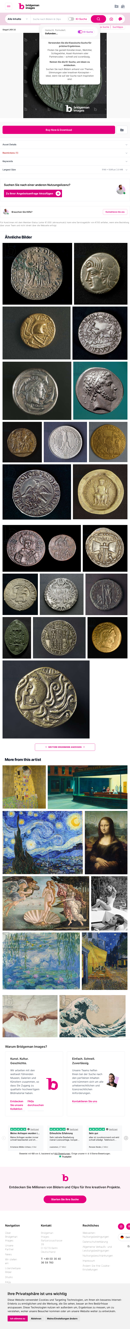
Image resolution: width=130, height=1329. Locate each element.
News (8, 1254)
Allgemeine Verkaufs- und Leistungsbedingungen (97, 1248)
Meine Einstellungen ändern (62, 1318)
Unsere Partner (9, 1247)
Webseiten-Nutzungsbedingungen (96, 1234)
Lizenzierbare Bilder (13, 1270)
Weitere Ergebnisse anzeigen (65, 747)
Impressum (89, 1260)
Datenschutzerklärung (95, 1241)
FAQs (8, 1282)
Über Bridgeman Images (11, 1236)
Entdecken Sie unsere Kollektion (16, 1105)
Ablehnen (36, 1318)
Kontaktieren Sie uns (115, 212)
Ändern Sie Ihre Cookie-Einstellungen (96, 1267)
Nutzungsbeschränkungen (98, 1255)
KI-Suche (81, 19)
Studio (9, 1277)
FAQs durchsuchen (36, 1103)
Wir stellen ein (11, 1261)
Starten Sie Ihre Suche (65, 1199)
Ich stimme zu (17, 1318)
